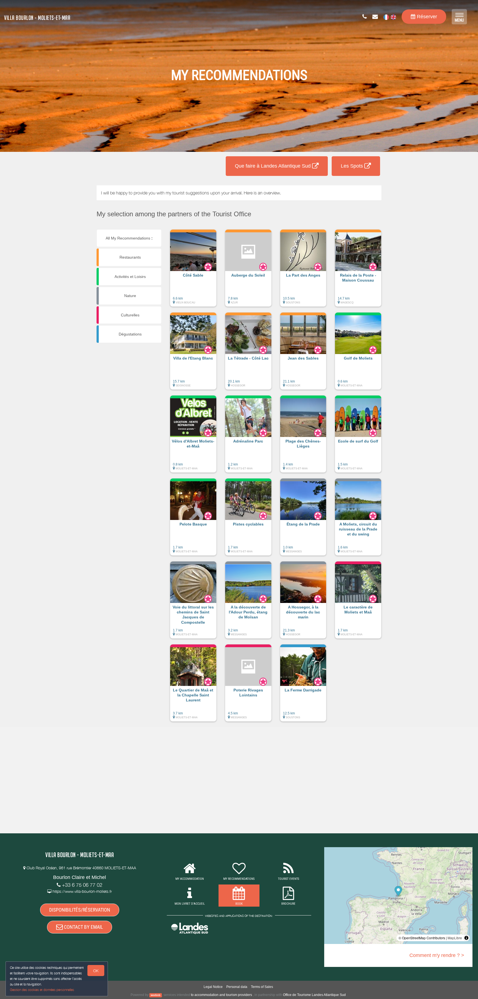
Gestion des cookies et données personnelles (42, 990)
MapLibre (455, 937)
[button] (193, 270)
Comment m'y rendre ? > (436, 955)
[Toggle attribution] (466, 938)
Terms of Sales (262, 987)
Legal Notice (213, 987)
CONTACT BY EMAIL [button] (83, 927)
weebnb (155, 995)
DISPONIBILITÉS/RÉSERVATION (79, 910)
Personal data (236, 987)
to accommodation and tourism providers (221, 995)
